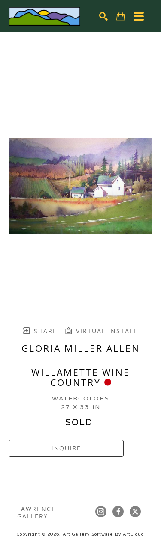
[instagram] (100, 511)
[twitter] (135, 511)
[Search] (103, 16)
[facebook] (118, 511)
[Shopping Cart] (120, 16)
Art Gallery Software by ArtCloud (103, 534)
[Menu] (139, 16)
